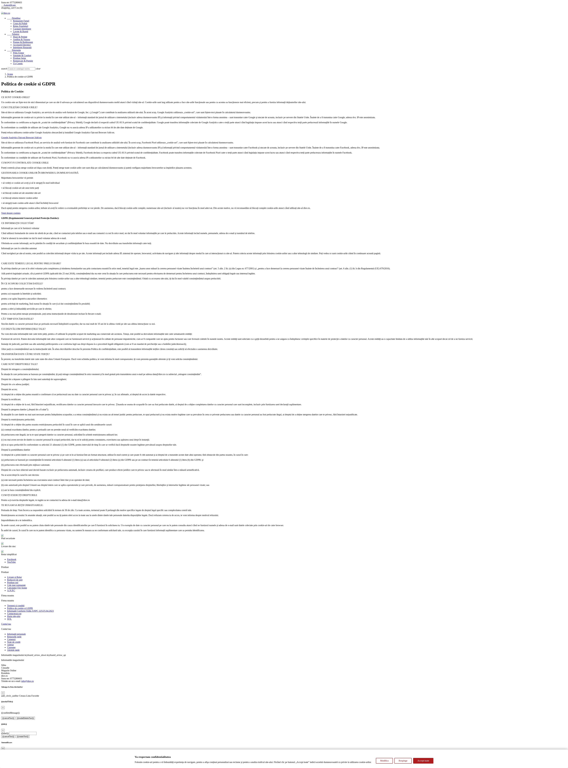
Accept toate (423, 760)
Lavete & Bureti (20, 31)
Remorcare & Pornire (23, 61)
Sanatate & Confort (22, 55)
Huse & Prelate (20, 37)
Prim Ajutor (18, 53)
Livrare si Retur (14, 577)
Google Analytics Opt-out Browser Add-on (21, 137)
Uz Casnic (18, 63)
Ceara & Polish (20, 23)
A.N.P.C (11, 590)
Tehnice (13, 34)
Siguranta (14, 50)
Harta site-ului (13, 616)
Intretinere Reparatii (22, 47)
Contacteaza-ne (14, 613)
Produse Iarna (19, 58)
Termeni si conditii (15, 605)
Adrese (10, 644)
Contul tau (6, 624)
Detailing (13, 18)
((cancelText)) (8, 718)
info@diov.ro (27, 681)
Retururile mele (14, 636)
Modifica (384, 760)
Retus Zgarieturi (20, 26)
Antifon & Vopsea (21, 39)
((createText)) (22, 736)
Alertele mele (13, 650)
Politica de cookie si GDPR (20, 608)
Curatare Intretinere (22, 29)
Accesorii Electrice (22, 45)
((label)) (5, 733)
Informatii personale (16, 634)
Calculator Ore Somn (17, 588)
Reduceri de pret (14, 580)
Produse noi (12, 582)
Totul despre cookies (10, 213)
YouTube (11, 562)
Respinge (403, 760)
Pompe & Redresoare (23, 42)
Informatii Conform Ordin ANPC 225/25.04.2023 (30, 611)
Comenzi (11, 639)
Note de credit (13, 642)
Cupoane (11, 647)
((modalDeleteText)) (25, 718)
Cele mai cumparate (16, 585)
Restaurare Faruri (21, 21)
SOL (9, 619)
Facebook (11, 559)
